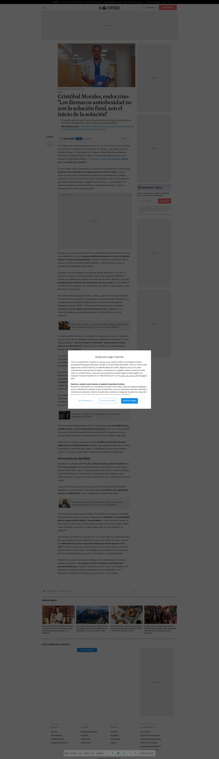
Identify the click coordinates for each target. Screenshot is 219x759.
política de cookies (128, 376)
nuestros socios (104, 362)
